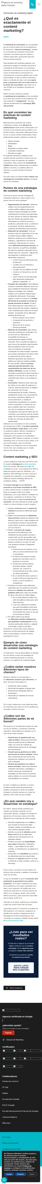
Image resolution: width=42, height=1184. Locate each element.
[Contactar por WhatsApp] (4, 1179)
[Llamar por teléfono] (32, 4)
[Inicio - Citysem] (14, 4)
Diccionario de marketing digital (18, 13)
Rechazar (20, 1174)
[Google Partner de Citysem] (3, 1020)
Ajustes (32, 1174)
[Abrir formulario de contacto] (39, 4)
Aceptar (9, 1174)
